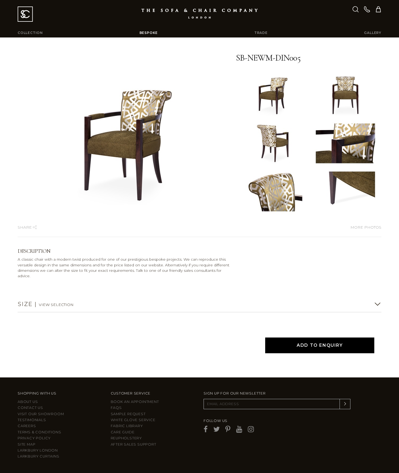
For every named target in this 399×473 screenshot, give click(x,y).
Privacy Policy (34, 438)
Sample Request (128, 414)
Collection (30, 33)
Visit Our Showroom (41, 414)
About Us (28, 402)
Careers (27, 426)
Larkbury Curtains (38, 456)
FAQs (116, 408)
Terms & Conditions (39, 432)
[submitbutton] (345, 404)
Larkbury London (38, 450)
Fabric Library (127, 426)
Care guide (123, 432)
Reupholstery (126, 438)
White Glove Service (133, 420)
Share (25, 227)
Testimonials (32, 420)
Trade (261, 33)
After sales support (133, 444)
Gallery (372, 33)
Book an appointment (135, 402)
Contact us (30, 408)
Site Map (26, 444)
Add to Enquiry (320, 345)
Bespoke (149, 33)
